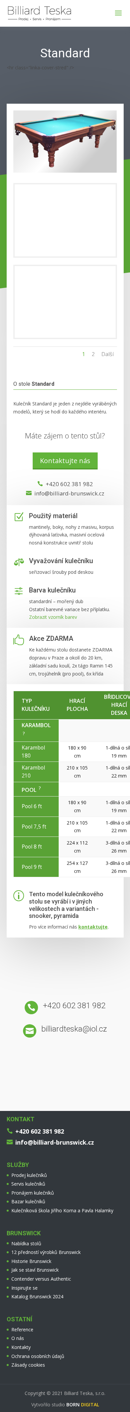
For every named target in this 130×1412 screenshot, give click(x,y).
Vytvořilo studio (65, 1404)
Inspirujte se (24, 1288)
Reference (22, 1329)
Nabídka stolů (26, 1243)
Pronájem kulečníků (32, 1193)
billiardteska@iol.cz (74, 1029)
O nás (17, 1338)
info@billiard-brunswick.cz (69, 493)
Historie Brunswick (31, 1261)
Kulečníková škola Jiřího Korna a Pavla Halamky (62, 1210)
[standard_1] (65, 337)
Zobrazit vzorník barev (53, 617)
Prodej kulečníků (29, 1175)
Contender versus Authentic (41, 1279)
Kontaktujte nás (65, 460)
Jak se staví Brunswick (35, 1270)
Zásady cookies (28, 1365)
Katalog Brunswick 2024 (37, 1296)
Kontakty (21, 1347)
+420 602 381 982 (69, 484)
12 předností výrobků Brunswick (46, 1252)
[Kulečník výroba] (65, 172)
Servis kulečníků (28, 1184)
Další (107, 354)
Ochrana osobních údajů (37, 1356)
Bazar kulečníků (28, 1201)
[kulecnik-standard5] (65, 256)
